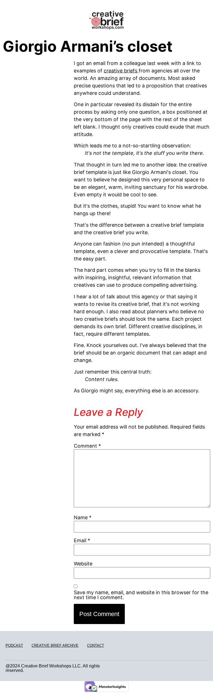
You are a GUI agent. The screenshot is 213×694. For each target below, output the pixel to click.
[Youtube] (205, 668)
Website (83, 563)
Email (82, 540)
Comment (87, 445)
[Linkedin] (199, 668)
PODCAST (14, 645)
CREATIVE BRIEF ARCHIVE (55, 645)
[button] (35, 23)
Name (83, 517)
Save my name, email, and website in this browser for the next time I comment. (141, 595)
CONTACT (95, 645)
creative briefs (121, 71)
